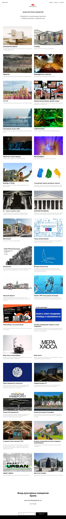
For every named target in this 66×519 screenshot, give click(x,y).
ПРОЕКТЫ (56, 2)
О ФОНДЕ (51, 2)
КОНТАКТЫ (61, 2)
